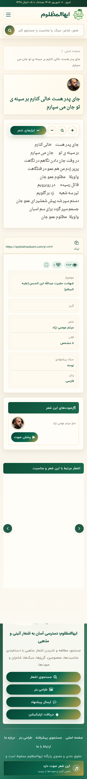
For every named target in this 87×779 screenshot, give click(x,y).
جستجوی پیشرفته (49, 737)
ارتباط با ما (43, 746)
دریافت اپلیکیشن (41, 714)
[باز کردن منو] (8, 15)
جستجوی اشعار (41, 677)
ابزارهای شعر (26, 130)
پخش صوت (22, 437)
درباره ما (9, 737)
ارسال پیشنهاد (41, 702)
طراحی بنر (40, 689)
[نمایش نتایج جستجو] (10, 30)
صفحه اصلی (72, 51)
